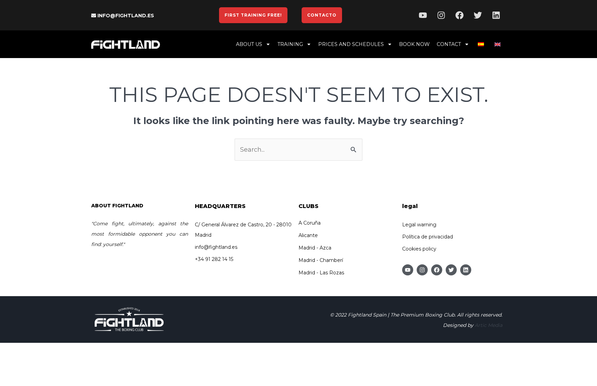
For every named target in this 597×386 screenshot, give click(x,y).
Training (290, 44)
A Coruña (309, 223)
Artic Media (488, 325)
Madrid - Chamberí (320, 260)
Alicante (308, 235)
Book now (414, 44)
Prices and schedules (351, 44)
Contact (449, 44)
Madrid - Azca (314, 248)
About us (249, 44)
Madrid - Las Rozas (321, 273)
